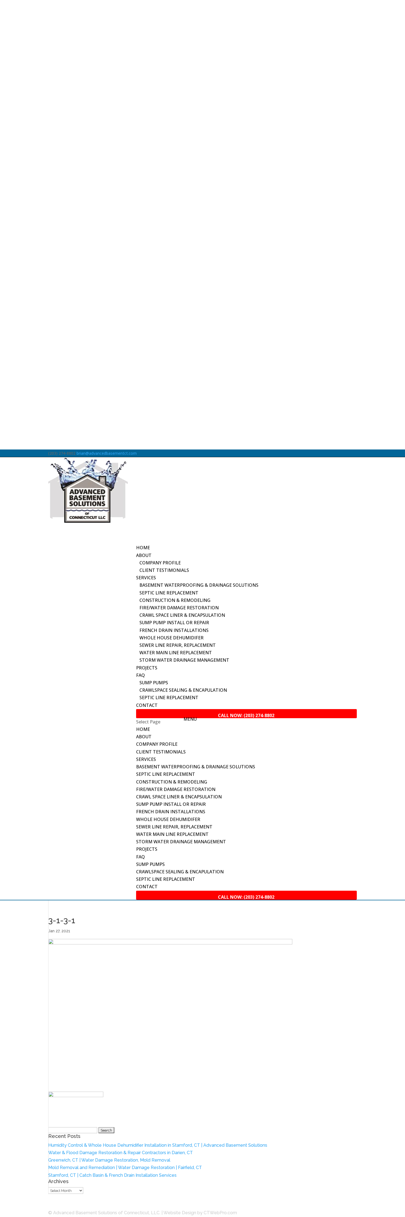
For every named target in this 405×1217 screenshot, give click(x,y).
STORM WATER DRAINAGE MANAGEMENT (184, 660)
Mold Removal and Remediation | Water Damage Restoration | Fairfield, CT (125, 1167)
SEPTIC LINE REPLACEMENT (168, 593)
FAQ (140, 857)
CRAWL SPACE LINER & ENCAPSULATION (182, 615)
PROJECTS (146, 668)
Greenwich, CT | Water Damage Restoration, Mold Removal (109, 1160)
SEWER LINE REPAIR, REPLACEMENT (177, 645)
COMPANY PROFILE (160, 563)
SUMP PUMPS (153, 683)
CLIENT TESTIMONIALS (164, 570)
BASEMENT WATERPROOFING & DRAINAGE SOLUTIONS (198, 585)
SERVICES (146, 759)
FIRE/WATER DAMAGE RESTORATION (179, 608)
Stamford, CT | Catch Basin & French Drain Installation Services (112, 1175)
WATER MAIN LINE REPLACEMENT (175, 653)
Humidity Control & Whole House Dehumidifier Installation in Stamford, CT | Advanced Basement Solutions (157, 1145)
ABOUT (144, 737)
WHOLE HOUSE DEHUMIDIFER (171, 638)
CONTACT (147, 705)
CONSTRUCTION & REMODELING (174, 600)
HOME (143, 729)
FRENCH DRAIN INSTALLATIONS (174, 630)
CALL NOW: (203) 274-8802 (77, 1205)
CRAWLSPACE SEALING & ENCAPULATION (183, 690)
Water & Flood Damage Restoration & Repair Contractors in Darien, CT (120, 1152)
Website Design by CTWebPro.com (200, 1212)
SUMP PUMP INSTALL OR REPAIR (174, 623)
